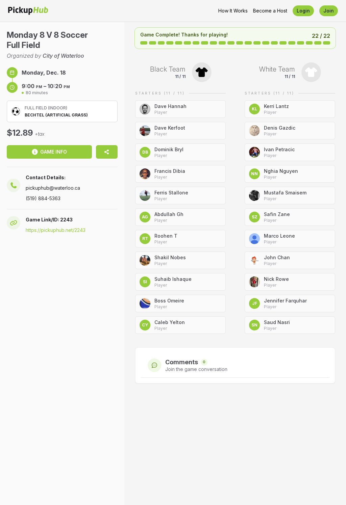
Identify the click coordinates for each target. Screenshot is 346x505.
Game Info (53, 152)
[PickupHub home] (28, 11)
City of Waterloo (63, 55)
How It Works (233, 11)
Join (328, 11)
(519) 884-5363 (43, 198)
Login (303, 11)
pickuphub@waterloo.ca (53, 188)
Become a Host (270, 11)
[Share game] (107, 152)
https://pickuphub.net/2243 (55, 230)
